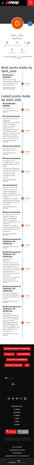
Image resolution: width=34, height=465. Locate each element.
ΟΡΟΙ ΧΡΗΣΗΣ (17, 447)
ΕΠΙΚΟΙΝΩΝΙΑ (17, 453)
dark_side (27, 83)
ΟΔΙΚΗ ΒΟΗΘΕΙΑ (23, 354)
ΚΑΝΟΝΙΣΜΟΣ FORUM (17, 450)
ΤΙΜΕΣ (17, 418)
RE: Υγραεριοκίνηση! (11, 116)
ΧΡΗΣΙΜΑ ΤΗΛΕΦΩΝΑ (13, 365)
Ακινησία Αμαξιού (10, 185)
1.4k (27, 43)
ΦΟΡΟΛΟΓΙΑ (9, 354)
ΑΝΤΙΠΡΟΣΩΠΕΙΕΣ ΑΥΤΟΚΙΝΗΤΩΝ (17, 349)
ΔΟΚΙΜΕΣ (17, 412)
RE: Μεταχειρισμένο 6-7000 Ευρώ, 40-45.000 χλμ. (12, 241)
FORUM (17, 424)
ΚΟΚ (27, 365)
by (13, 462)
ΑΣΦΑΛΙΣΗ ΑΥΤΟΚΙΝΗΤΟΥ (17, 360)
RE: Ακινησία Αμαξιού (11, 146)
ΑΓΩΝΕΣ (17, 409)
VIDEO (17, 421)
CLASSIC (17, 415)
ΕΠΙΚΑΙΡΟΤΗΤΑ (17, 406)
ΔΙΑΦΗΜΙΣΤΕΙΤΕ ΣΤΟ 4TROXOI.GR (17, 456)
